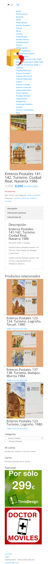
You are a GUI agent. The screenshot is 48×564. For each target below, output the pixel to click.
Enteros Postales (33, 195)
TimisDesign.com (12, 562)
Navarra (33, 198)
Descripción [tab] (12, 208)
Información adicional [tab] (16, 213)
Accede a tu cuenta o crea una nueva (20, 451)
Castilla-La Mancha (21, 198)
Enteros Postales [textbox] (13, 441)
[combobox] (13, 441)
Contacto (8, 554)
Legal (7, 557)
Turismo (8, 201)
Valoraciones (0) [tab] (14, 217)
